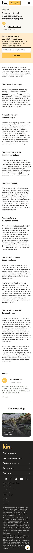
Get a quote (15, 3)
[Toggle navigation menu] (29, 3)
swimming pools (19, 226)
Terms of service (7, 486)
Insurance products (12, 458)
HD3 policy (20, 524)
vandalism (5, 175)
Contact (7, 473)
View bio (5, 397)
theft (20, 173)
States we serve (11, 463)
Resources (8, 468)
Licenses (5, 504)
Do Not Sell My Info (7, 495)
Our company (9, 453)
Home (3, 9)
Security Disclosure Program (10, 489)
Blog (8, 9)
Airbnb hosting (23, 276)
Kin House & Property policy (16, 521)
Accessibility (6, 501)
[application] (27, 547)
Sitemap (5, 498)
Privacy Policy (6, 492)
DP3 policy (15, 527)
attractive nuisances (22, 230)
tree (21, 94)
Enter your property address (11, 46)
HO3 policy (7, 533)
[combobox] (16, 49)
